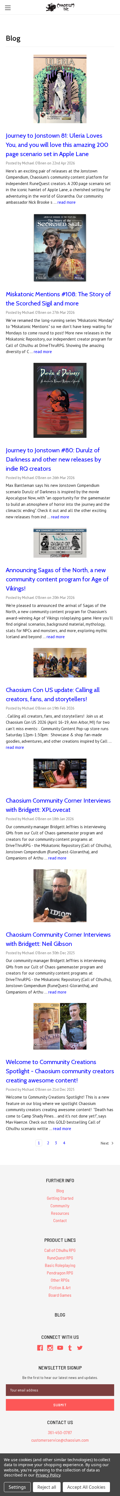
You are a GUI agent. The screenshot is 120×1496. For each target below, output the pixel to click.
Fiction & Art (60, 1287)
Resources (60, 1213)
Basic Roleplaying (60, 1265)
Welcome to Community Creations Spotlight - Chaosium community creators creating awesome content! (60, 1071)
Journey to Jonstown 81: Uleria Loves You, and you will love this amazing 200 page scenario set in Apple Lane (57, 145)
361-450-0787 (60, 1432)
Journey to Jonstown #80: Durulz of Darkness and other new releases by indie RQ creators (53, 459)
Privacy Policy (48, 1475)
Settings (17, 1487)
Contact (60, 1220)
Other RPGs (60, 1280)
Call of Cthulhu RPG (60, 1250)
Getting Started (60, 1198)
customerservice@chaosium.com (60, 1439)
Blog (60, 1190)
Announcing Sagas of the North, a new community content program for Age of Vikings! (57, 579)
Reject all (46, 1487)
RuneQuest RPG (60, 1257)
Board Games (60, 1295)
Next (105, 1143)
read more (66, 202)
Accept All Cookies (86, 1487)
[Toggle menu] (7, 7)
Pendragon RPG (60, 1272)
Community (60, 1205)
